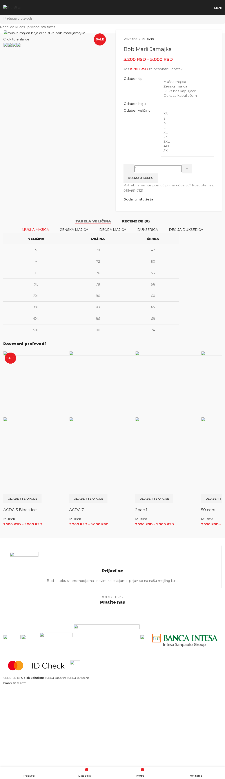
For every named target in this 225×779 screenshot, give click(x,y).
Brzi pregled (8, 488)
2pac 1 (141, 509)
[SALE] (36, 384)
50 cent (208, 509)
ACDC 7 (76, 509)
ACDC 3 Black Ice (20, 509)
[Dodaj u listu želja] (19, 488)
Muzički (9, 519)
